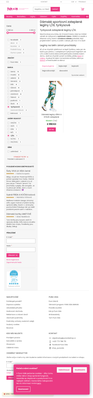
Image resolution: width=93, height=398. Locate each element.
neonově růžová (19, 110)
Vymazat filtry (20, 157)
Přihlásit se (13, 255)
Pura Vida (16, 62)
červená (15, 81)
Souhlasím (80, 370)
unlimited (16, 151)
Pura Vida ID (53, 301)
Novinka (15, 46)
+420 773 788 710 (59, 341)
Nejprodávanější (48, 71)
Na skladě (16, 40)
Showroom (10, 344)
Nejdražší (75, 66)
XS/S (14, 126)
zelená (15, 78)
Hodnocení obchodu (14, 311)
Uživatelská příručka (14, 308)
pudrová (15, 100)
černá (15, 71)
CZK (73, 2)
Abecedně (63, 71)
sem (39, 383)
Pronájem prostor (13, 338)
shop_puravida (58, 348)
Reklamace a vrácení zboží (17, 314)
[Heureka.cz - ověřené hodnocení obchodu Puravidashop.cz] (13, 279)
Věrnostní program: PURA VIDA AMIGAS (64, 305)
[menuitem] (9, 16)
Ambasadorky (54, 314)
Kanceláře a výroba (14, 341)
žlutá (14, 104)
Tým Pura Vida (54, 318)
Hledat (55, 9)
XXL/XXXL (16, 142)
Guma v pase (17, 53)
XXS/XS (15, 123)
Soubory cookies (12, 324)
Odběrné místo (12, 348)
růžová (15, 88)
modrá (15, 75)
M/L (13, 132)
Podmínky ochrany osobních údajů (20, 321)
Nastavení (23, 389)
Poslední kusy (17, 49)
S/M (14, 129)
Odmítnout (64, 370)
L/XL (14, 135)
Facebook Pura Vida (60, 345)
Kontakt (44, 2)
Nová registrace (12, 260)
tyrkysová (16, 107)
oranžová (16, 94)
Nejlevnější (63, 66)
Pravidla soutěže (55, 308)
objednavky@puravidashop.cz (64, 338)
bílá (14, 84)
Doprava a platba (13, 305)
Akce (14, 43)
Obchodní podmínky (14, 318)
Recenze (9, 328)
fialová (15, 97)
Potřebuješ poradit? (14, 301)
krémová (16, 113)
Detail (51, 129)
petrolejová (16, 91)
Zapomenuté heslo (14, 262)
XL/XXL (15, 139)
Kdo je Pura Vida (55, 311)
